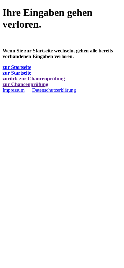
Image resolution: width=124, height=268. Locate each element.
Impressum (13, 90)
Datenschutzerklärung (54, 90)
